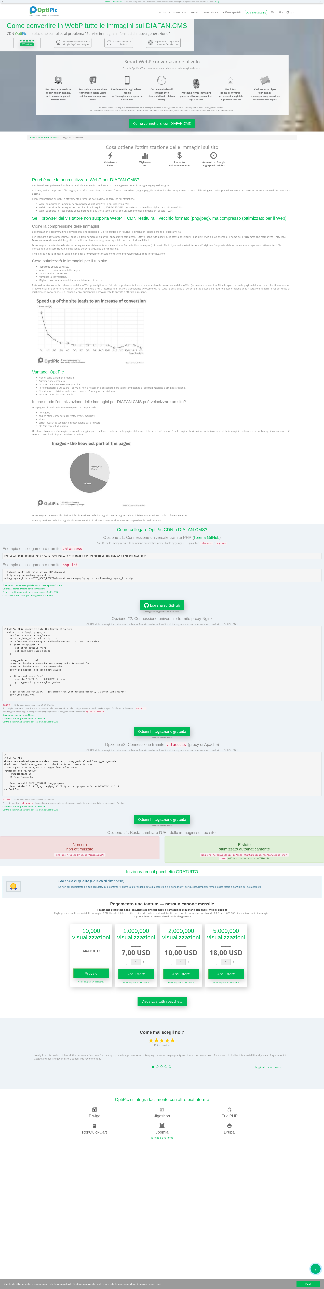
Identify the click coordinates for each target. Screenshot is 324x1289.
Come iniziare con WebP (48, 137)
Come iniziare (210, 12)
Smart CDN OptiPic (113, 1)
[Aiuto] (272, 12)
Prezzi (194, 12)
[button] (3, 1)
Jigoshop (162, 1116)
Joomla (162, 1132)
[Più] (217, 1)
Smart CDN (179, 12)
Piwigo (94, 1116)
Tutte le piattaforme (162, 1137)
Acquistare (136, 974)
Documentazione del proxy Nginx (18, 715)
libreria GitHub (206, 537)
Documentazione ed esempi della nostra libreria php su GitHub (32, 585)
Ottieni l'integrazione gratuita (162, 731)
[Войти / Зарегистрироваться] (280, 12)
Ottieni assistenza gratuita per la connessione (24, 588)
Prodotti (163, 12)
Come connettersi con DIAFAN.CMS (162, 123)
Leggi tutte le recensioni (268, 1067)
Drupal (229, 1132)
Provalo (91, 973)
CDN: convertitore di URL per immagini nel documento (28, 595)
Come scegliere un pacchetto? (91, 981)
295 (27, 44)
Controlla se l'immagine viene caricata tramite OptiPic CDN (30, 592)
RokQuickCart (94, 1132)
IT (290, 12)
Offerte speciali (232, 12)
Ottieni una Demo (256, 12)
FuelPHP (230, 1116)
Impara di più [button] (154, 1284)
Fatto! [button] (308, 1284)
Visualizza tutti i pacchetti (162, 1001)
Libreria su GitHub (165, 605)
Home (32, 137)
